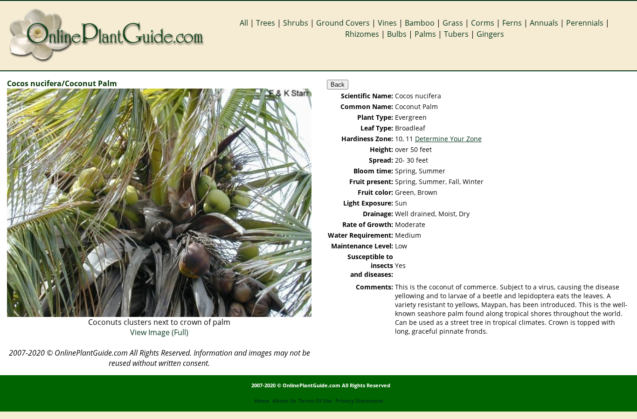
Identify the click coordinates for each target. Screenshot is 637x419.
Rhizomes (362, 34)
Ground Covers (343, 23)
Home (262, 401)
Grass (453, 23)
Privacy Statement (359, 401)
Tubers (456, 34)
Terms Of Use (315, 401)
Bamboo (420, 23)
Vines (387, 23)
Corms (482, 23)
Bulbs (397, 34)
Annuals (544, 23)
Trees (265, 23)
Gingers (490, 34)
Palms (425, 34)
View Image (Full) (159, 332)
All (244, 23)
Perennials (584, 23)
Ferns (512, 23)
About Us (284, 401)
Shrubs (295, 23)
